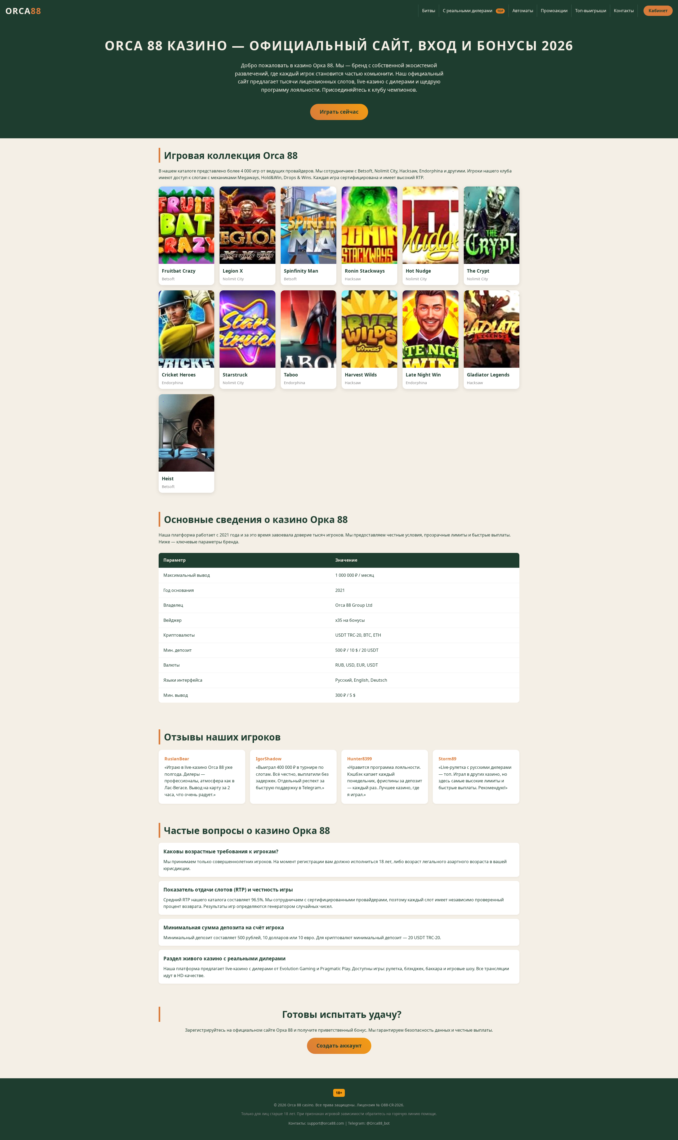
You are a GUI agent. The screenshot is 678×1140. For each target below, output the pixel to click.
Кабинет (658, 11)
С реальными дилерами (473, 11)
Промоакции (554, 11)
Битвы (428, 11)
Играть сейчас (339, 111)
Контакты (624, 11)
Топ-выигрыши (590, 11)
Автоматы (522, 11)
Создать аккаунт (339, 1045)
